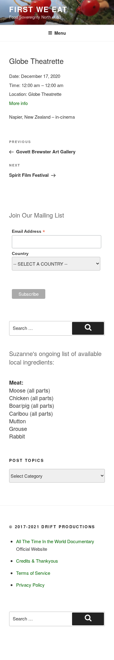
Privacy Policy (30, 584)
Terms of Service (33, 573)
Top (108, 654)
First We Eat (38, 9)
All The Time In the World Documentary (55, 541)
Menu (60, 33)
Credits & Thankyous (37, 560)
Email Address (28, 231)
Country (20, 253)
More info (18, 103)
